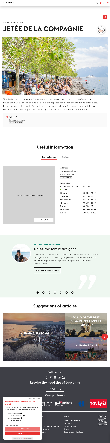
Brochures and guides (73, 432)
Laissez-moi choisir (22, 429)
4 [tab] (55, 292)
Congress (68, 423)
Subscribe (56, 389)
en (101, 3)
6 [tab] (67, 292)
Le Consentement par (22, 438)
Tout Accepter (23, 433)
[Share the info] (105, 17)
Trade (66, 429)
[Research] (96, 3)
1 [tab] (38, 292)
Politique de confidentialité (11, 425)
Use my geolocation (16, 122)
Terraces (14, 22)
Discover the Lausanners (47, 270)
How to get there (66, 177)
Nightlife (6, 22)
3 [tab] (49, 292)
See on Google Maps (43, 220)
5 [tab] (61, 292)
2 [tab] (43, 292)
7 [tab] (72, 292)
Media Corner (70, 426)
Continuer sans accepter (34, 398)
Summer (21, 22)
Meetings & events (72, 420)
